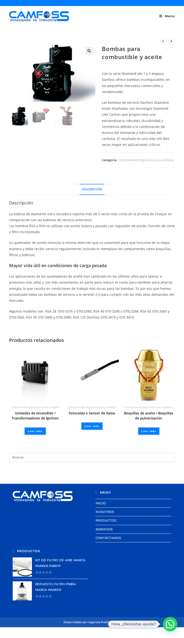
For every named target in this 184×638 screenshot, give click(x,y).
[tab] (92, 189)
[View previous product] (163, 41)
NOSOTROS (105, 512)
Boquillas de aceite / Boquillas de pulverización (148, 415)
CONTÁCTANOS (108, 538)
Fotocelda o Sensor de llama (92, 413)
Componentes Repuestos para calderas (146, 160)
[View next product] (171, 41)
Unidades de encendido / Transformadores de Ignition (35, 415)
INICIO (101, 503)
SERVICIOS (104, 529)
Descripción (92, 189)
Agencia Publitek (100, 622)
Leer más (35, 431)
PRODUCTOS (106, 520)
